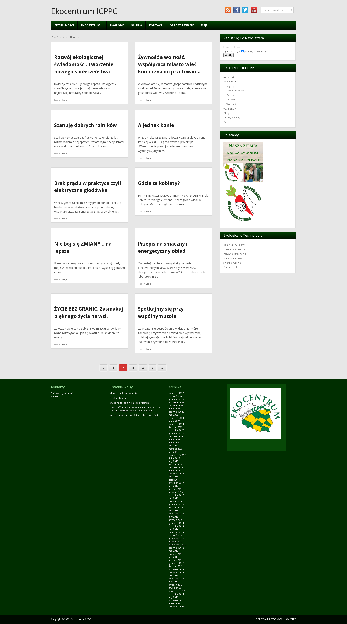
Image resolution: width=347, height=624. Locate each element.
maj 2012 (173, 575)
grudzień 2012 (176, 563)
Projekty (230, 95)
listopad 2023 (176, 427)
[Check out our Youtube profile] (253, 10)
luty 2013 (173, 556)
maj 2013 (173, 550)
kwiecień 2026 (176, 393)
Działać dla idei (118, 397)
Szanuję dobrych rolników (85, 125)
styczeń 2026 (175, 396)
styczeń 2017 (175, 488)
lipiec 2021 (174, 439)
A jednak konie (156, 125)
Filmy (226, 113)
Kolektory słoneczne (234, 249)
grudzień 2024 (176, 417)
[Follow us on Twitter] (245, 10)
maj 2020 (173, 445)
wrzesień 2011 (176, 594)
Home (73, 36)
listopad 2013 (176, 541)
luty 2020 (173, 451)
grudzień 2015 (176, 504)
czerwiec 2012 (176, 572)
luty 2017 (173, 485)
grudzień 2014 (176, 523)
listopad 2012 (176, 566)
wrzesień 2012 (176, 569)
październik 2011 (178, 590)
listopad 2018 (176, 464)
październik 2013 (178, 544)
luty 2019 (173, 461)
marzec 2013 (175, 553)
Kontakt (155, 25)
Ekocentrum (230, 81)
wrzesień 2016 (176, 495)
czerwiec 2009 (176, 606)
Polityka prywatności (62, 393)
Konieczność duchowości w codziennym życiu (134, 415)
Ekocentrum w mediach (237, 90)
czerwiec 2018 (176, 473)
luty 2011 (173, 597)
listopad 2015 (176, 507)
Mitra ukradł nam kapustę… (124, 393)
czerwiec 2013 (176, 547)
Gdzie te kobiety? (159, 183)
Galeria (136, 25)
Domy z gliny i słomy (234, 244)
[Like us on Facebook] (236, 10)
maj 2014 (173, 529)
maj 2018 (173, 476)
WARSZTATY (229, 108)
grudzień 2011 (176, 587)
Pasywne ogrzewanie (234, 253)
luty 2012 (173, 581)
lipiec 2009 (174, 603)
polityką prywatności (256, 51)
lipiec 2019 (174, 458)
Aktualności (64, 25)
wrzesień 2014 (176, 526)
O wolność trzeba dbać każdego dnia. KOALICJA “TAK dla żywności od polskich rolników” (135, 409)
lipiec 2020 (174, 442)
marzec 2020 (175, 448)
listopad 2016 (176, 491)
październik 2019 (178, 455)
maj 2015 (173, 510)
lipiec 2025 (174, 408)
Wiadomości (231, 104)
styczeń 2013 (175, 559)
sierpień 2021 (176, 436)
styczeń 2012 (175, 584)
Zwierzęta (231, 99)
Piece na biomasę (232, 258)
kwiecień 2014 (176, 532)
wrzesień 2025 (176, 402)
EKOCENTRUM (89, 25)
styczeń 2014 (175, 535)
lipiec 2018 (174, 470)
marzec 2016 (175, 501)
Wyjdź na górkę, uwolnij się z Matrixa (129, 402)
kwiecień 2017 (176, 482)
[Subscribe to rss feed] (228, 10)
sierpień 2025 (176, 405)
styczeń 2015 (175, 519)
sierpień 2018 (176, 467)
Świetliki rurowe (232, 262)
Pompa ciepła (230, 267)
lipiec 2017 (174, 479)
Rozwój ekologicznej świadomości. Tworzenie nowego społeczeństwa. (83, 64)
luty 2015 (173, 516)
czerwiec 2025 (176, 411)
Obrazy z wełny (182, 25)
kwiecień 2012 (176, 578)
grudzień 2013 (176, 538)
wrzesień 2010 (176, 600)
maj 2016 (173, 498)
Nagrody (117, 25)
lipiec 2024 (174, 420)
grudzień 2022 (176, 433)
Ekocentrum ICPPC (84, 11)
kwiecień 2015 (176, 513)
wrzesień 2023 (176, 430)
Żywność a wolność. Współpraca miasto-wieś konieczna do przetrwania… (171, 64)
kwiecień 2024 (176, 424)
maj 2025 (173, 414)
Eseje (204, 25)
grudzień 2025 (176, 399)
